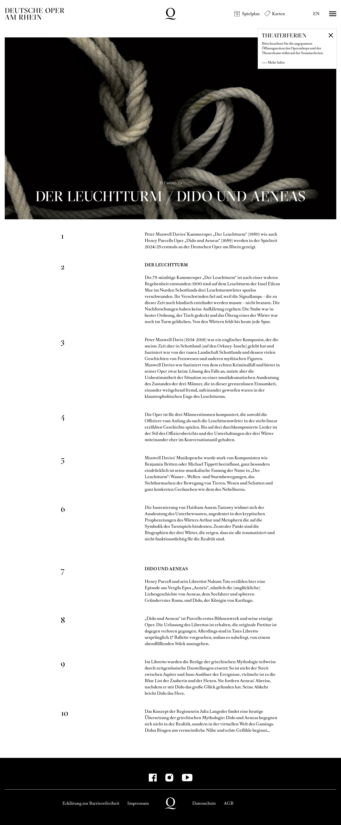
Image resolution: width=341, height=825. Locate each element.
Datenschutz (204, 803)
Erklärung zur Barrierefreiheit (90, 803)
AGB (228, 803)
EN (316, 14)
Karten (278, 14)
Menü (332, 14)
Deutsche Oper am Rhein (34, 14)
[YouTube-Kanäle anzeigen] (187, 777)
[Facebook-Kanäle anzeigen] (153, 777)
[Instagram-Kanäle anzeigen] (169, 777)
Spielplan (251, 14)
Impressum (138, 803)
